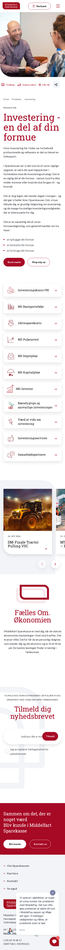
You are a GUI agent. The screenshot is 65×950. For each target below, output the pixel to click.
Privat (6, 99)
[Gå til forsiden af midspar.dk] (11, 6)
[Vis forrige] (42, 564)
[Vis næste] (55, 564)
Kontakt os (40, 844)
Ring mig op (38, 262)
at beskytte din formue (20, 245)
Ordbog (10, 84)
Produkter (16, 99)
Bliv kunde (15, 844)
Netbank (41, 6)
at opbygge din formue (20, 239)
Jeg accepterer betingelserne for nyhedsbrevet (29, 751)
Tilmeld (50, 736)
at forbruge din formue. (20, 250)
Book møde (14, 262)
